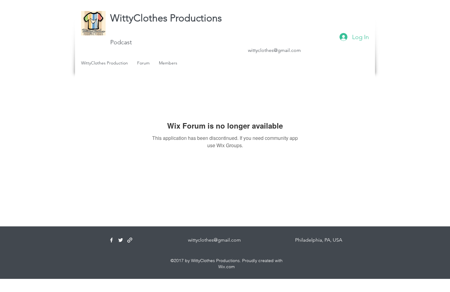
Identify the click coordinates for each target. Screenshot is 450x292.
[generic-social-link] (130, 240)
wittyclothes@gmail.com (274, 50)
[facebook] (111, 240)
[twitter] (121, 240)
